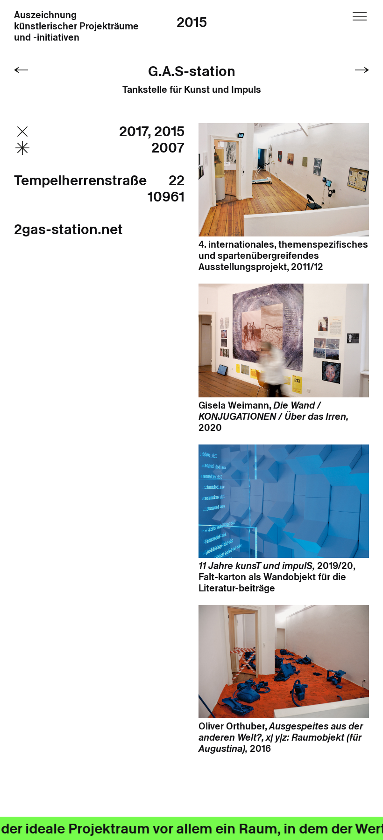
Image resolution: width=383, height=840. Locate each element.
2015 (192, 22)
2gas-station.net (68, 229)
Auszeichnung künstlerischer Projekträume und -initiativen (76, 26)
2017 (136, 131)
